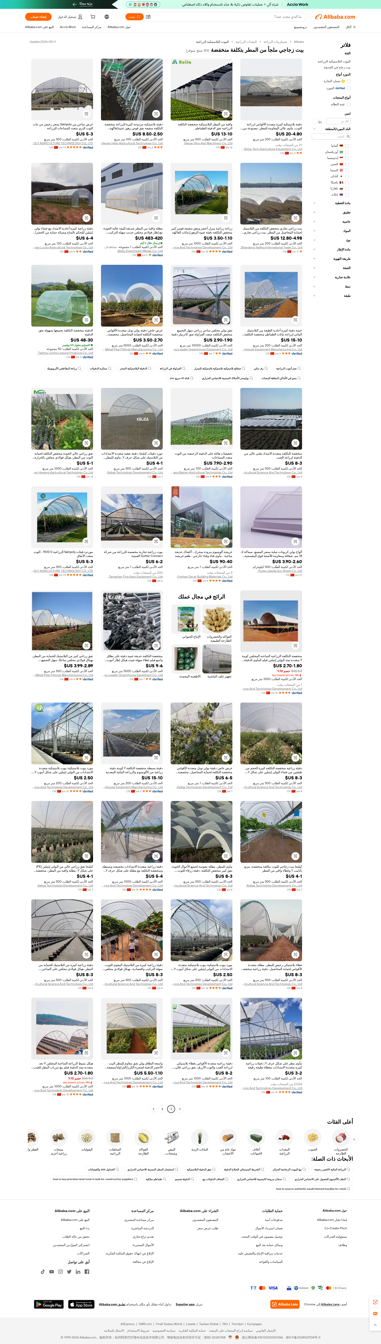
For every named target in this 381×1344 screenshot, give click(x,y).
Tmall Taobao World (169, 1324)
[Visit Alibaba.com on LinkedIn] (78, 1271)
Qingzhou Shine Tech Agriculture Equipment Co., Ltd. (271, 149)
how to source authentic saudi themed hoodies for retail (311, 1188)
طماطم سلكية (154, 1179)
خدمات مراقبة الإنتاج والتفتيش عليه (260, 1253)
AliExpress (128, 1324)
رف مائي (258, 368)
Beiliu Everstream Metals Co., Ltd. (140, 251)
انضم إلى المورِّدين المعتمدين (71, 1245)
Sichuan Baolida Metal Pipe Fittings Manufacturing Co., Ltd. (132, 349)
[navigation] (331, 576)
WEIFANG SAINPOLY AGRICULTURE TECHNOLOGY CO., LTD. (62, 143)
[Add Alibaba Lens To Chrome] (285, 1304)
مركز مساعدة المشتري (139, 1220)
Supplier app (185, 1304)
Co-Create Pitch (336, 1228)
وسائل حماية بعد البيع (269, 1245)
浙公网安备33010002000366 (262, 1337)
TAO (225, 1324)
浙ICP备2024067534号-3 (303, 1337)
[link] (375, 1302)
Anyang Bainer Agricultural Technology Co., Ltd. (201, 472)
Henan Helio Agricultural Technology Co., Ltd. (132, 143)
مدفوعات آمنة (274, 1220)
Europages (254, 1324)
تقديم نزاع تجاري (143, 1236)
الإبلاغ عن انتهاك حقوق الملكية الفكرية (130, 1253)
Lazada (190, 1324)
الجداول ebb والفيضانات (101, 1169)
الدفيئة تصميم (182, 1179)
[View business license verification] (230, 1337)
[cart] (92, 17)
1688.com (145, 1324)
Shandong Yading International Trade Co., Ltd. (271, 247)
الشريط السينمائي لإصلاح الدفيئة (242, 1169)
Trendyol (237, 1324)
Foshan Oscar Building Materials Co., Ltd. (204, 576)
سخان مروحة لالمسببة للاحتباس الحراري (259, 1179)
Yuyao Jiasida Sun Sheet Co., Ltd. (280, 571)
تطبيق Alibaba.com (112, 1304)
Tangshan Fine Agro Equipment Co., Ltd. (135, 576)
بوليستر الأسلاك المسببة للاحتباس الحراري (225, 378)
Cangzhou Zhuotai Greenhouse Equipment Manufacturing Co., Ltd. (271, 349)
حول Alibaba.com (335, 1210)
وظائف (342, 1245)
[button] (148, 16)
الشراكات (83, 1253)
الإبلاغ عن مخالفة (143, 1261)
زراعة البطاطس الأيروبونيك (62, 368)
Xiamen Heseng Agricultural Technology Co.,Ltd (62, 472)
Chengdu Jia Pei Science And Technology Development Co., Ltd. (201, 247)
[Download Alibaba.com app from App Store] (81, 1304)
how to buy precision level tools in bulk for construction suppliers (93, 1179)
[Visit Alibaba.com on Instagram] (60, 1271)
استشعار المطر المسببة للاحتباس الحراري (150, 1169)
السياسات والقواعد (271, 1261)
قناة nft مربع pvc (179, 378)
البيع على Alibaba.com (75, 1220)
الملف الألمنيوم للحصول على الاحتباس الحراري (320, 1179)
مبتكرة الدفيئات (98, 368)
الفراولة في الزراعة (170, 368)
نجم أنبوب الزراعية (286, 368)
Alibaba (299, 41)
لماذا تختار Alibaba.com (332, 1220)
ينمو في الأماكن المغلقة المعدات (279, 378)
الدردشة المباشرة (142, 1228)
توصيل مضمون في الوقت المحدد (262, 1236)
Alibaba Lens (330, 1304)
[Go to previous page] (180, 1109)
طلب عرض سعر (207, 1228)
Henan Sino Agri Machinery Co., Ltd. (208, 143)
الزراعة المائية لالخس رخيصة (330, 1169)
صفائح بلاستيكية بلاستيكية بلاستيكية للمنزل (217, 368)
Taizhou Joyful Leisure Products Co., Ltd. (65, 353)
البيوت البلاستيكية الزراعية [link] (212, 41)
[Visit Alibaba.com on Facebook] (87, 1271)
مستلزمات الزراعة (275, 41)
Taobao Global (208, 1324)
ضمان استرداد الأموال (269, 1228)
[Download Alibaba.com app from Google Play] (49, 1304)
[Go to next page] (153, 1109)
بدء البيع (85, 1228)
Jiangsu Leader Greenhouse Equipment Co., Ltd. (201, 349)
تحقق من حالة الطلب (76, 1236)
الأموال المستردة (143, 1245)
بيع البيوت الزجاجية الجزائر (287, 1169)
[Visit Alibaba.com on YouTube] (51, 1271)
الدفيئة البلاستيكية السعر (133, 368)
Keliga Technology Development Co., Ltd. (135, 472)
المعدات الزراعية (246, 41)
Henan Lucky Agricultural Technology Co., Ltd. (62, 247)
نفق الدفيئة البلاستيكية (199, 1169)
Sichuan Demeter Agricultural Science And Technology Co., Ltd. (271, 472)
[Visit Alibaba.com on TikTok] (42, 1271)
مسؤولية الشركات (335, 1236)
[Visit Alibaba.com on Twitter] (69, 1271)
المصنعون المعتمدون (205, 1220)
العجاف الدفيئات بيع (213, 1179)
